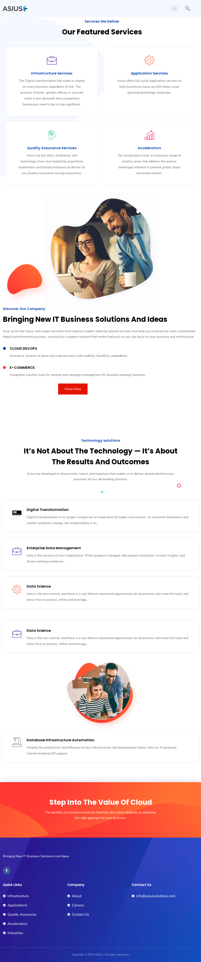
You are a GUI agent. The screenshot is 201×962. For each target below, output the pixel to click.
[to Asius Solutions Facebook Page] (6, 870)
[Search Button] (188, 9)
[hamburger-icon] (174, 8)
